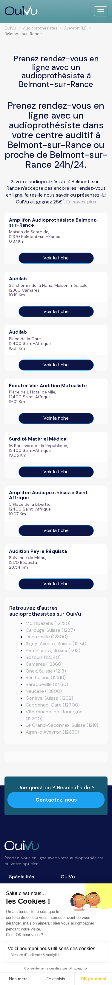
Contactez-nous (56, 799)
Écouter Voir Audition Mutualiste (48, 385)
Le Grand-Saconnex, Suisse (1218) (62, 725)
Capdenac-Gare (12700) (53, 705)
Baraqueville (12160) (47, 684)
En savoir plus (81, 202)
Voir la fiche (56, 258)
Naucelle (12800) (44, 691)
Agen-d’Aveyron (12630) (52, 732)
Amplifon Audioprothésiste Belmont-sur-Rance (54, 222)
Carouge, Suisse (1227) (50, 630)
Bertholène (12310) (46, 677)
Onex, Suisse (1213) (46, 671)
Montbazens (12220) (48, 623)
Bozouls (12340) (43, 657)
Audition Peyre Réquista (38, 551)
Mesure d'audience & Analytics (35, 955)
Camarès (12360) (44, 664)
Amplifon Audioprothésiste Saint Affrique (48, 495)
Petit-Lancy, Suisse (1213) (53, 650)
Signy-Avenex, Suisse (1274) (56, 643)
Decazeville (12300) (47, 637)
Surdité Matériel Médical (38, 439)
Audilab (18, 279)
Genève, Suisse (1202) (49, 698)
